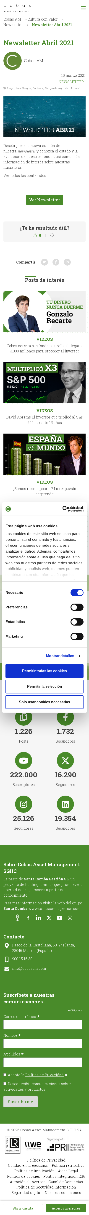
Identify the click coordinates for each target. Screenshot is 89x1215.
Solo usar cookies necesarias (44, 702)
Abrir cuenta (23, 1208)
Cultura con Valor (42, 19)
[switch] (77, 607)
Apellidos (13, 1054)
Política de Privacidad (44, 1074)
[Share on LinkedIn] (67, 262)
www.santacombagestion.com (54, 908)
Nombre (12, 1035)
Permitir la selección (44, 686)
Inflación (76, 88)
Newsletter (13, 24)
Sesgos (26, 88)
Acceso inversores (66, 1208)
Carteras (38, 88)
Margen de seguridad (57, 88)
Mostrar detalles (60, 656)
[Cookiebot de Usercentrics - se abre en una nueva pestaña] (64, 509)
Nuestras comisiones (63, 1192)
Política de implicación (34, 1170)
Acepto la (37, 1074)
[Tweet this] (44, 262)
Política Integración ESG (64, 1176)
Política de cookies (23, 1176)
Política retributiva (68, 1165)
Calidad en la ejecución (28, 1165)
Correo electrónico (21, 1016)
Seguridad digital (26, 1192)
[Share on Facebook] (55, 262)
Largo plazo (14, 88)
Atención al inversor (27, 1181)
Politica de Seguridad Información (46, 1187)
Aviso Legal (68, 1170)
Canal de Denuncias (65, 1181)
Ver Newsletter (44, 199)
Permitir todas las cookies (44, 671)
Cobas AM (12, 19)
